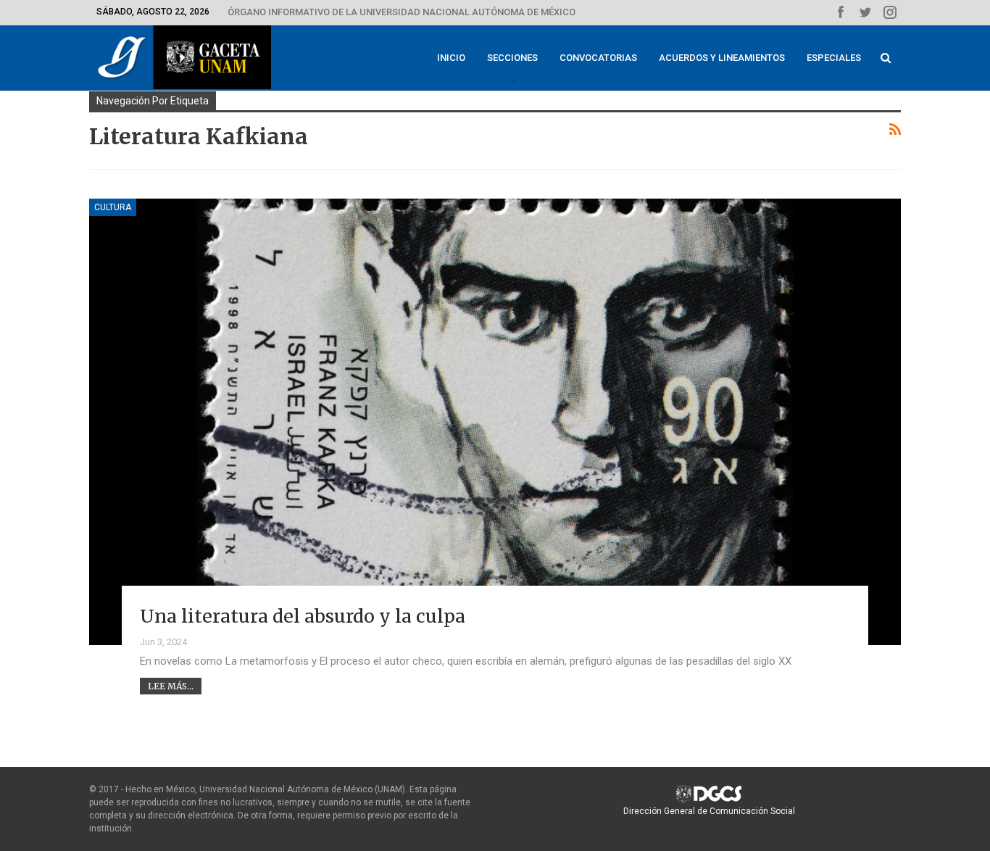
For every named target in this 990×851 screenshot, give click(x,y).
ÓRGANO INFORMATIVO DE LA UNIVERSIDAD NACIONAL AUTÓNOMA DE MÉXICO (401, 12)
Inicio (451, 57)
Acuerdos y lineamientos (722, 57)
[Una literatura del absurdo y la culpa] (495, 422)
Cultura (112, 207)
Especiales (834, 57)
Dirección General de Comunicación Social (709, 811)
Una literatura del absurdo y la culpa (302, 616)
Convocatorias (598, 57)
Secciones (512, 57)
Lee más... (171, 686)
